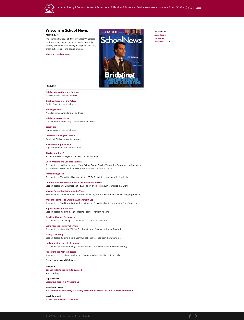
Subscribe (159, 38)
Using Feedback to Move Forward (62, 226)
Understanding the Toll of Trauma (62, 243)
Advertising (160, 35)
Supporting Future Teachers (59, 208)
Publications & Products (122, 7)
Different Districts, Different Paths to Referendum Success (74, 182)
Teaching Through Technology (60, 217)
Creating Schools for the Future (61, 101)
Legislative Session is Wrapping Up (62, 282)
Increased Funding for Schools (60, 135)
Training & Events (75, 7)
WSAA (179, 7)
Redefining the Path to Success (61, 251)
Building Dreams (54, 109)
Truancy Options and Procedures (62, 299)
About (60, 7)
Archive (158, 41)
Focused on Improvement (58, 144)
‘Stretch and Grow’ (55, 153)
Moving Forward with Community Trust (65, 191)
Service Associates (146, 7)
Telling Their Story (54, 234)
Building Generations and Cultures (62, 92)
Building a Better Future (57, 118)
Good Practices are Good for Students (64, 161)
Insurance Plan (166, 7)
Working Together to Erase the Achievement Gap (69, 199)
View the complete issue (57, 54)
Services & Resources (97, 7)
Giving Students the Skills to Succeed (64, 270)
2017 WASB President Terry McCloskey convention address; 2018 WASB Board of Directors (89, 290)
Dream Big (51, 127)
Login (198, 7)
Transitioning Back (55, 173)
